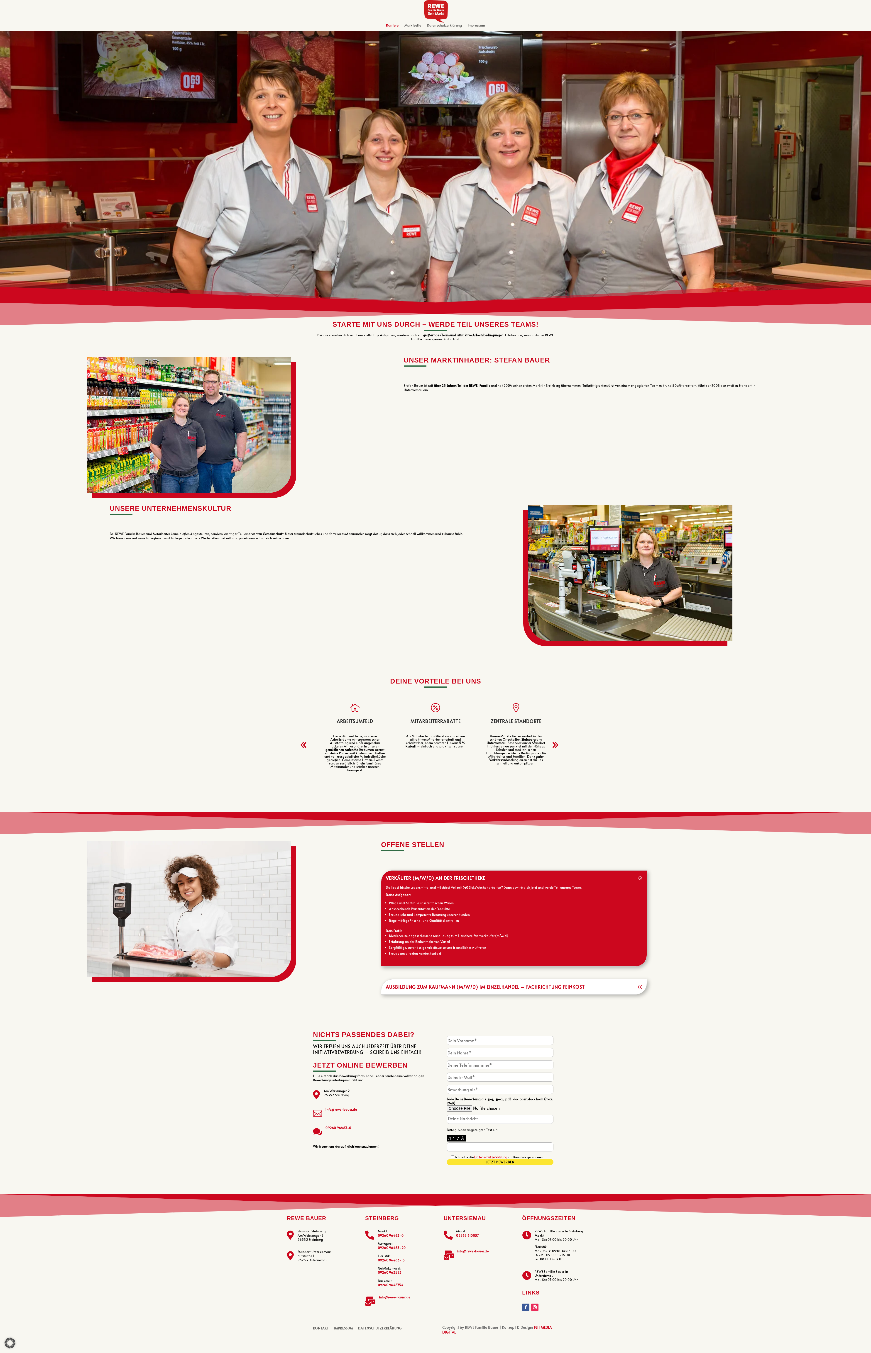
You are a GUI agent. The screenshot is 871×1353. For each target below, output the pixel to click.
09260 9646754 (390, 1285)
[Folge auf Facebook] (525, 1307)
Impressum (476, 25)
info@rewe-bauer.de (341, 1109)
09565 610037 (467, 1235)
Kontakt (321, 1328)
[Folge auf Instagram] (534, 1307)
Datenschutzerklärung (444, 25)
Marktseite (412, 25)
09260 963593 (390, 1272)
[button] (303, 745)
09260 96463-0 (338, 1128)
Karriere (392, 25)
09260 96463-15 (391, 1260)
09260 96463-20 (392, 1248)
